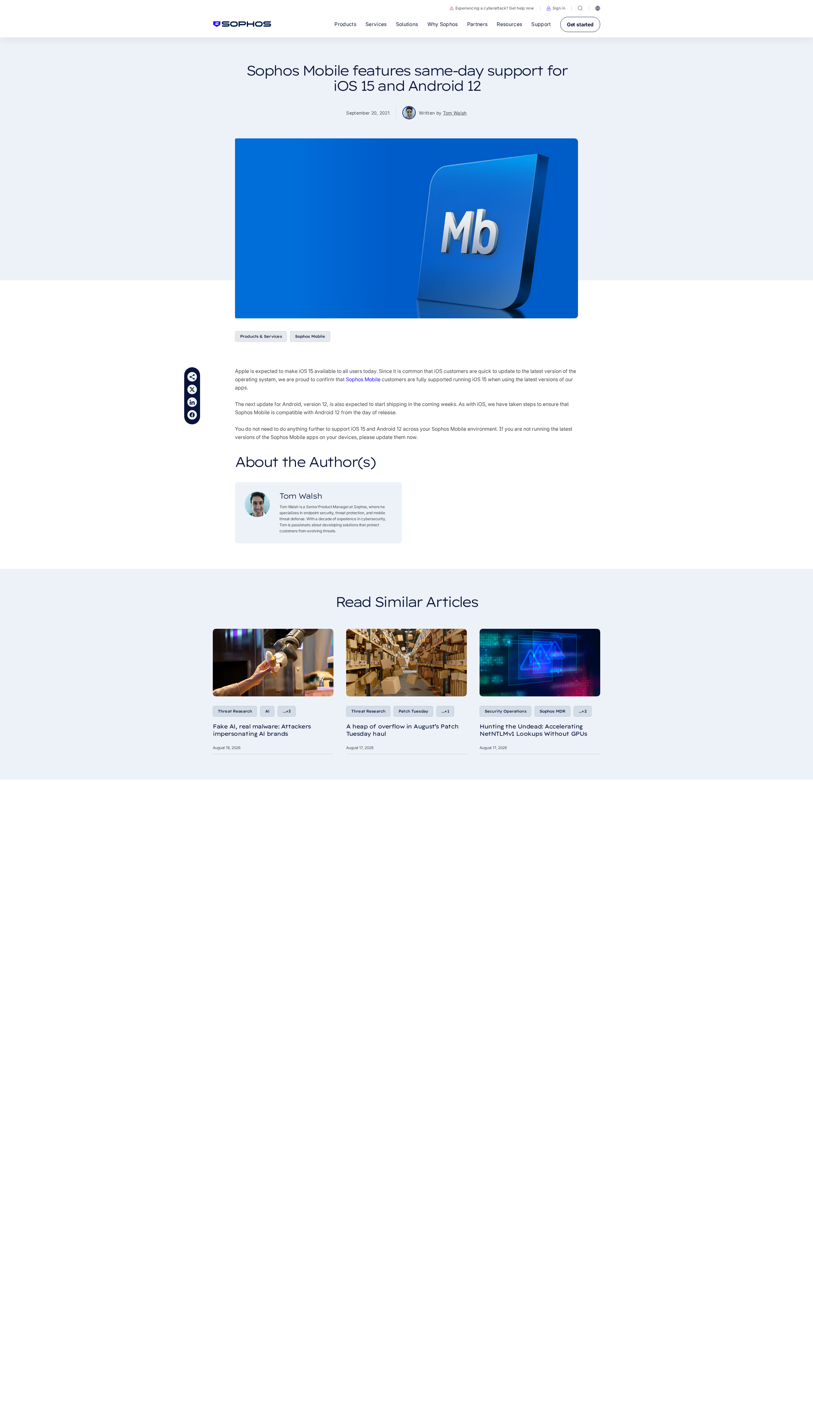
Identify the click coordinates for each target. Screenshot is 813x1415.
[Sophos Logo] (242, 24)
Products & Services (261, 336)
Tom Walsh (455, 113)
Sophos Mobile (310, 336)
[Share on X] (192, 389)
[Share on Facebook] (192, 415)
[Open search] (580, 8)
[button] (556, 8)
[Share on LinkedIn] (192, 402)
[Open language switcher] (597, 8)
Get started (580, 24)
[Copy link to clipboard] (192, 377)
